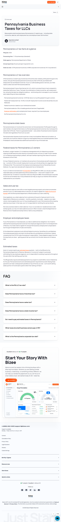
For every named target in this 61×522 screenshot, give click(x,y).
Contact (4, 435)
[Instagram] (22, 490)
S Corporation (27, 171)
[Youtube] (39, 490)
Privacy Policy (5, 441)
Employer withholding (10, 111)
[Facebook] (26, 490)
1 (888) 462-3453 (8, 426)
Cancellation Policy (6, 438)
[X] (30, 490)
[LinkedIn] (34, 490)
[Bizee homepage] (4, 2)
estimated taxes (24, 250)
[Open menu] (58, 2)
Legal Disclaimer (6, 444)
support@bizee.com (22, 426)
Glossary (4, 447)
